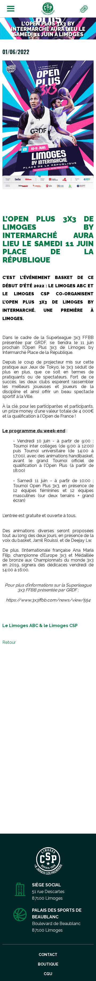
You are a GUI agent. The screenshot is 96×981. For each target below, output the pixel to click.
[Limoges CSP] (48, 8)
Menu (9, 7)
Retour (9, 642)
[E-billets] (84, 9)
